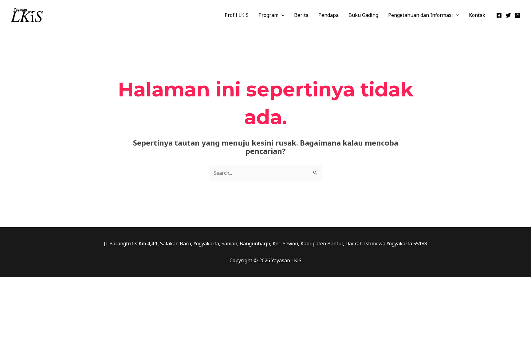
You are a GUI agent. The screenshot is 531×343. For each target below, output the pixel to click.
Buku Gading (363, 15)
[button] (281, 15)
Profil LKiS (237, 15)
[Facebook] (499, 15)
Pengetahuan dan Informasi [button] (420, 15)
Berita (301, 15)
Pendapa (328, 15)
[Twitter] (508, 15)
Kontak (477, 15)
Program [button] (268, 15)
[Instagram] (517, 15)
